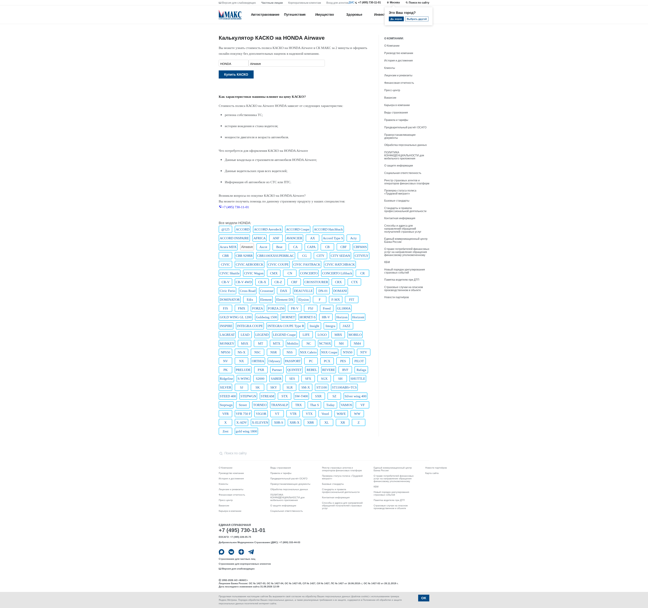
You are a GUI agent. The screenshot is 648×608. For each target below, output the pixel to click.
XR (342, 422)
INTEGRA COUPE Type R (285, 326)
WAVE (341, 414)
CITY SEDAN (340, 255)
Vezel (325, 414)
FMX (241, 308)
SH (340, 378)
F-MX (335, 299)
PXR (261, 370)
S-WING (244, 378)
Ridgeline (226, 378)
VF (362, 405)
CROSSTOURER (316, 282)
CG (304, 255)
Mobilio (292, 343)
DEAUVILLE (303, 291)
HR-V (326, 317)
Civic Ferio (227, 291)
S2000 (260, 378)
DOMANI (340, 291)
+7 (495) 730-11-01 (369, 2)
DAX (283, 291)
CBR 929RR (244, 255)
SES (292, 378)
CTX (354, 282)
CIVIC (225, 264)
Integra (330, 326)
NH (341, 343)
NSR (273, 352)
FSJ (310, 308)
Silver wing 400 (355, 396)
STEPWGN (248, 396)
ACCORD (242, 229)
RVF (345, 370)
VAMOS (346, 405)
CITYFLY (361, 255)
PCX (327, 361)
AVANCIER (294, 238)
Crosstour (266, 291)
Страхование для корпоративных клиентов (245, 563)
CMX (274, 273)
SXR (318, 396)
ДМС (351, 2)
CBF (343, 247)
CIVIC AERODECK (249, 264)
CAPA (311, 247)
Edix (250, 299)
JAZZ (346, 326)
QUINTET (294, 370)
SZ (334, 396)
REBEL (312, 370)
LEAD (245, 335)
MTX (276, 343)
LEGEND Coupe (284, 335)
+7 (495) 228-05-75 (240, 537)
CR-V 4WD (244, 282)
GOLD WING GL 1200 (235, 317)
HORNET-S (308, 317)
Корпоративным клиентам (304, 2)
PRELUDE (243, 370)
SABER (276, 378)
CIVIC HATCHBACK (340, 264)
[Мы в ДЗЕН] (241, 552)
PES (343, 361)
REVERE (328, 370)
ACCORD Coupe (297, 229)
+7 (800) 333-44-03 (289, 542)
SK (257, 387)
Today (330, 405)
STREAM (267, 396)
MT (260, 343)
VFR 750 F (243, 414)
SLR (290, 387)
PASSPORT (293, 361)
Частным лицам (272, 2)
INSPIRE (226, 326)
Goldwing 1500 (266, 317)
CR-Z (278, 282)
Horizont (358, 317)
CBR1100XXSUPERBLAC (275, 255)
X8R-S (278, 422)
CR (362, 273)
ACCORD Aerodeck (267, 229)
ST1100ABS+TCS (344, 387)
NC (308, 343)
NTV (363, 352)
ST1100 (321, 387)
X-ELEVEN (260, 422)
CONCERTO (309, 273)
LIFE (306, 335)
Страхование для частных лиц (237, 559)
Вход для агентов (337, 2)
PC (311, 361)
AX (312, 238)
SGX (324, 378)
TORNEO (259, 405)
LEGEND (261, 335)
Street (243, 405)
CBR (225, 255)
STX (284, 396)
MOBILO (355, 335)
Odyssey (274, 361)
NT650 (347, 352)
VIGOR (261, 414)
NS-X (241, 352)
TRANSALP (279, 405)
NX (241, 361)
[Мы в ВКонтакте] (231, 552)
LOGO (322, 335)
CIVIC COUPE (278, 264)
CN (290, 273)
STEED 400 (228, 396)
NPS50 (225, 352)
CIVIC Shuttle (229, 273)
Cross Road (247, 291)
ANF (276, 238)
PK (225, 370)
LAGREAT (227, 335)
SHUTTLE (357, 378)
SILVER (225, 387)
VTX (309, 414)
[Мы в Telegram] (251, 552)
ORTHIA (258, 361)
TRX (298, 405)
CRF (294, 282)
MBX (338, 335)
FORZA (257, 308)
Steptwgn (226, 405)
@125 (225, 229)
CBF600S (360, 247)
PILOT (359, 361)
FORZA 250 (276, 308)
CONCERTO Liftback (337, 273)
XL (326, 422)
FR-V (295, 308)
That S (314, 405)
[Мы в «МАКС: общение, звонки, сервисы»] (221, 552)
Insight (314, 326)
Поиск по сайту (419, 2)
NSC (257, 352)
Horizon (341, 317)
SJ (241, 387)
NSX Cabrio (308, 352)
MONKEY (227, 343)
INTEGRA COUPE (250, 326)
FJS (225, 308)
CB (327, 247)
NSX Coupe (329, 352)
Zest (225, 431)
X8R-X (294, 422)
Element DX (284, 299)
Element (266, 299)
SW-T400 (301, 396)
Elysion (303, 299)
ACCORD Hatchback (328, 229)
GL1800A (343, 308)
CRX (338, 282)
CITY (320, 255)
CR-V (226, 282)
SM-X (305, 387)
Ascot (263, 247)
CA (295, 247)
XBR (310, 422)
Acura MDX (228, 247)
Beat (279, 247)
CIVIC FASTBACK (306, 264)
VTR (293, 414)
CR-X (262, 282)
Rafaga (361, 370)
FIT (351, 299)
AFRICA (259, 238)
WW (357, 414)
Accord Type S (333, 238)
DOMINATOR (230, 299)
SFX (308, 378)
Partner (277, 370)
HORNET (288, 317)
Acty (353, 238)
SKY (273, 387)
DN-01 (323, 291)
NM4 (357, 343)
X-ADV (241, 422)
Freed (327, 308)
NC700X (325, 343)
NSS (290, 352)
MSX (244, 343)
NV (225, 361)
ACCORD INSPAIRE (234, 238)
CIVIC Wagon (253, 273)
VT (277, 414)
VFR (225, 414)
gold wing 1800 (246, 431)
